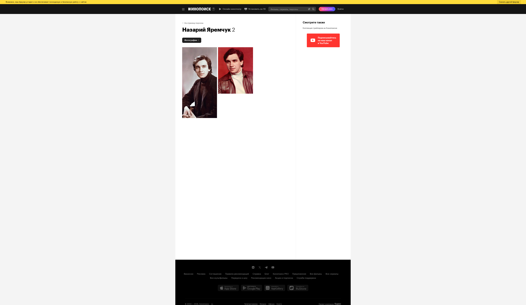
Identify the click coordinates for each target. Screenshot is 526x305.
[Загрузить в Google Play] (251, 288)
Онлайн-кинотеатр (232, 9)
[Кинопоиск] (199, 9)
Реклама (201, 273)
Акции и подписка (284, 277)
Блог (267, 273)
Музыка (263, 303)
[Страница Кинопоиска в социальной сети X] (259, 267)
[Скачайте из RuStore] (297, 288)
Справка (257, 273)
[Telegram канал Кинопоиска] (266, 267)
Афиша (271, 303)
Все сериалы (332, 273)
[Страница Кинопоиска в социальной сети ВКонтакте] (253, 267)
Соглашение (215, 273)
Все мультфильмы (219, 277)
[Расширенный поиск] (309, 9)
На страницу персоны (193, 23)
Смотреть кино (327, 9)
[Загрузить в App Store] (228, 288)
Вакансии (188, 273)
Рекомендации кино (261, 277)
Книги (279, 303)
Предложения (299, 273)
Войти (341, 9)
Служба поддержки (306, 277)
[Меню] (183, 9)
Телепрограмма (251, 303)
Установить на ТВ (257, 9)
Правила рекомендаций (237, 273)
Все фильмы (316, 273)
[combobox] (287, 9)
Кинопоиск (204, 303)
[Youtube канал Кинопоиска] (273, 267)
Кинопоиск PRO (281, 273)
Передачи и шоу (239, 277)
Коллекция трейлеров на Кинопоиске (320, 27)
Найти (313, 9)
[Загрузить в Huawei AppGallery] (274, 288)
